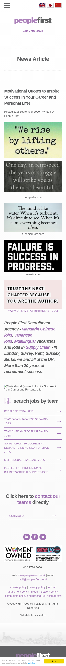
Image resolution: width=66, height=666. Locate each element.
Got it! (53, 661)
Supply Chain (38, 347)
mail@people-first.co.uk (33, 579)
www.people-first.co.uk (31, 575)
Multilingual (25, 341)
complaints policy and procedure (25, 595)
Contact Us (17, 515)
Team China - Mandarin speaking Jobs (26, 433)
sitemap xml (54, 595)
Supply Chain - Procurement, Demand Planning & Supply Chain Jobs (26, 447)
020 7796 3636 (33, 30)
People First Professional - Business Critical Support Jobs (26, 470)
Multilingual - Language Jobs (24, 459)
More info (31, 663)
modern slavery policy (44, 591)
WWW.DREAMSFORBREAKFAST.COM (33, 310)
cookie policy (18, 587)
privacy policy (37, 587)
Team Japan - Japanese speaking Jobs (26, 421)
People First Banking (19, 411)
